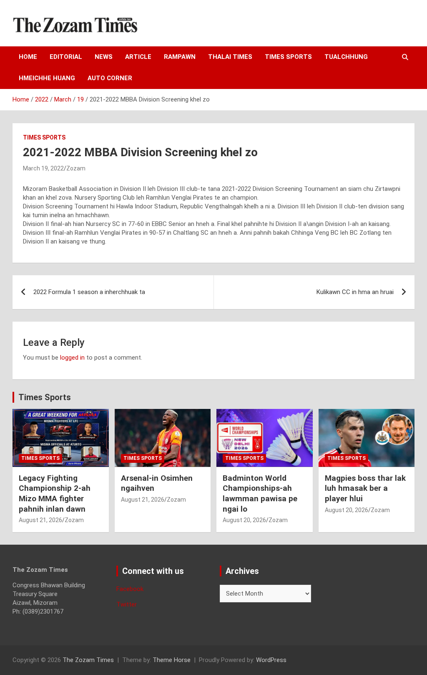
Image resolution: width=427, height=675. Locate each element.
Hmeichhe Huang (47, 78)
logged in (72, 357)
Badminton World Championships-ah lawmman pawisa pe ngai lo (260, 493)
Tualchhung (346, 57)
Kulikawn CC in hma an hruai (355, 292)
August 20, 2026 (244, 520)
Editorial (66, 57)
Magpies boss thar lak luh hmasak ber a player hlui (365, 488)
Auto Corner (110, 78)
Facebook (129, 589)
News (104, 57)
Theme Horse (172, 660)
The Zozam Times (88, 660)
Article (138, 57)
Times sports (288, 57)
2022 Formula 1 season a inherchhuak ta (89, 292)
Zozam (75, 168)
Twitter (126, 604)
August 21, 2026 (40, 520)
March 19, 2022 (43, 168)
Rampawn (180, 57)
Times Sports (44, 397)
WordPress (271, 660)
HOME (28, 57)
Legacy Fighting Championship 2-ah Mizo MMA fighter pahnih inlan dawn (54, 493)
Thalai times (230, 57)
